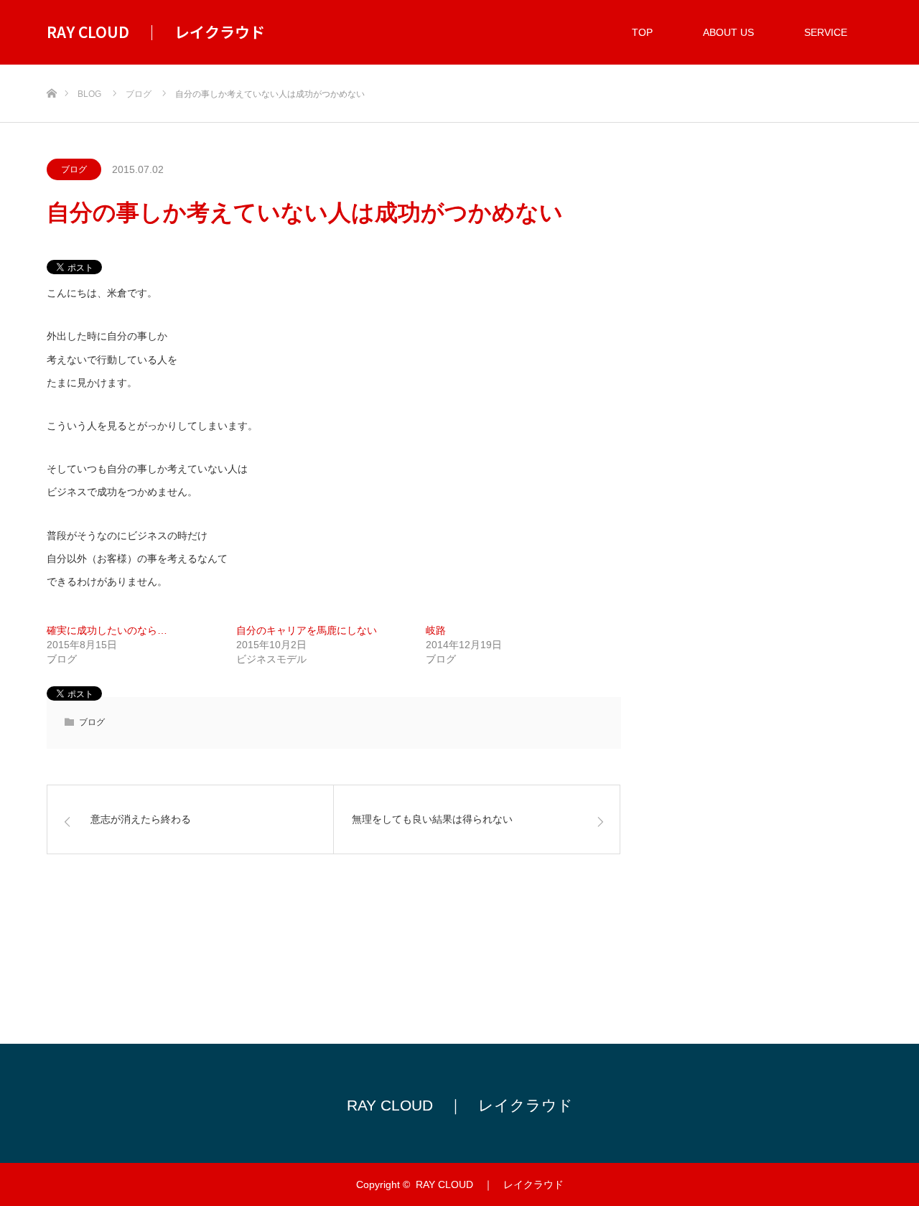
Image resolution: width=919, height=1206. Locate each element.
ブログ (74, 169)
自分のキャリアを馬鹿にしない (306, 630)
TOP (642, 32)
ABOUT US (728, 32)
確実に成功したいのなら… (107, 630)
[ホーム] (51, 70)
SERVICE (825, 32)
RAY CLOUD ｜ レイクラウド (156, 31)
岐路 (436, 630)
